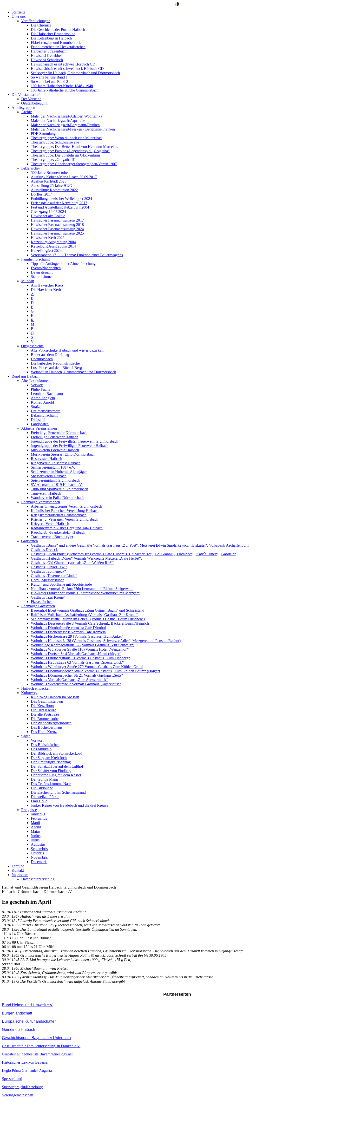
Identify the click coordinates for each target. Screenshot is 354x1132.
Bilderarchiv (30, 168)
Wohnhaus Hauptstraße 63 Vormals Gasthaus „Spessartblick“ (77, 662)
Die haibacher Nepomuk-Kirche (55, 363)
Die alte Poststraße (45, 714)
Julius (35, 840)
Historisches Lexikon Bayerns (25, 1062)
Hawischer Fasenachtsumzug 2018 (57, 224)
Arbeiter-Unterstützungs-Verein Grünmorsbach (66, 506)
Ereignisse (29, 810)
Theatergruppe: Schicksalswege (55, 142)
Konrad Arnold (42, 402)
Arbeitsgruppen (23, 107)
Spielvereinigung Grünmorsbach (55, 480)
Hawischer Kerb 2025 (48, 238)
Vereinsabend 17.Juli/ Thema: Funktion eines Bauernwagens (77, 255)
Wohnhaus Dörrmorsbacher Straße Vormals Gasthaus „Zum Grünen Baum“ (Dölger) (95, 671)
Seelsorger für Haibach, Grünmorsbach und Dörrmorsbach (75, 73)
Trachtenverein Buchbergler (52, 537)
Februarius (39, 818)
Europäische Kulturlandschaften (29, 1021)
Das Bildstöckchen (45, 745)
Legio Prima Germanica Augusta (27, 1070)
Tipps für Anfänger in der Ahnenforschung (63, 264)
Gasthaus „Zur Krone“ (48, 597)
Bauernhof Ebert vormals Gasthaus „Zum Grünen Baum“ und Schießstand (87, 610)
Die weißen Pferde (45, 797)
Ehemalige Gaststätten (38, 606)
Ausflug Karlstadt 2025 (48, 181)
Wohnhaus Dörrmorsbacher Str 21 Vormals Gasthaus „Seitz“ (77, 675)
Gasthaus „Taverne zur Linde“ (54, 576)
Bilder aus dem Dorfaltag (50, 355)
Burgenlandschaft (17, 1013)
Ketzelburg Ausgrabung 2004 (53, 242)
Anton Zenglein (43, 398)
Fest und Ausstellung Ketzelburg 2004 (60, 207)
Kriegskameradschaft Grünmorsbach (58, 515)
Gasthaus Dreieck (44, 550)
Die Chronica (41, 25)
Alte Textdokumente (36, 381)
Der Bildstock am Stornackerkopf (56, 753)
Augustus (38, 844)
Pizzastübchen (41, 602)
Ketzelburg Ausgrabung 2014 (53, 246)
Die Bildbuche (42, 788)
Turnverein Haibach (46, 493)
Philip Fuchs (40, 389)
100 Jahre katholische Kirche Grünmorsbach (64, 90)
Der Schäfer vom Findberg (51, 771)
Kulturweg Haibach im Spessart (55, 697)
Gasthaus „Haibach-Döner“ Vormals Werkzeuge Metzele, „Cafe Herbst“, (86, 558)
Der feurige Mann (44, 779)
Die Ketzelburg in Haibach (51, 38)
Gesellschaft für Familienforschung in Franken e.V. (41, 1046)
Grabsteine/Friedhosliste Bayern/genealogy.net (37, 1054)
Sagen (26, 736)
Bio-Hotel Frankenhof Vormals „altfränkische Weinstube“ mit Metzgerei (85, 593)
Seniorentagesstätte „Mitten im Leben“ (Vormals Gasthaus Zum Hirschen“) (88, 619)
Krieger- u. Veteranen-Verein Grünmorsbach (64, 519)
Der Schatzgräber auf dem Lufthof (57, 766)
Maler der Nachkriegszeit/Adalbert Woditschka (66, 116)
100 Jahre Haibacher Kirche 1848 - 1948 (62, 86)
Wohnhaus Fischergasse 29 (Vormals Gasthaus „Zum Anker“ (77, 636)
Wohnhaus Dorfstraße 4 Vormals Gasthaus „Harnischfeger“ (76, 654)
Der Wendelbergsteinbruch (51, 723)
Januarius (38, 814)
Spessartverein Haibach (48, 476)
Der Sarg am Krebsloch (49, 758)
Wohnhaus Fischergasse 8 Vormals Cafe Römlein (68, 632)
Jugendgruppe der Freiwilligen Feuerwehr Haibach (69, 446)
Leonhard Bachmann (47, 394)
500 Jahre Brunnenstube (49, 172)
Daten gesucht (41, 272)
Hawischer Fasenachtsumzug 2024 (57, 229)
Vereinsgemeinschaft (17, 1095)
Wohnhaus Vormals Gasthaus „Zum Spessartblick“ (69, 680)
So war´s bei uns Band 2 (49, 81)
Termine (18, 866)
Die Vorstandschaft (26, 94)
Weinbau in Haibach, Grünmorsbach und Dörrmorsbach (73, 372)
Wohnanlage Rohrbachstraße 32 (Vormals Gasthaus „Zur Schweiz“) (82, 645)
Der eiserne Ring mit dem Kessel (56, 775)
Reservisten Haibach (46, 459)
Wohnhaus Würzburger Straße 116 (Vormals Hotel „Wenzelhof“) (80, 649)
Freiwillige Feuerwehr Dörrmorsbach (59, 433)
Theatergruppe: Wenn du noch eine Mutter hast (66, 138)
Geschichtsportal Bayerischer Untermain (36, 1038)
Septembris (39, 849)
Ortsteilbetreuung (34, 103)
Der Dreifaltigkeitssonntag (51, 762)
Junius (35, 836)
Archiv (26, 112)
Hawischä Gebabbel (46, 55)
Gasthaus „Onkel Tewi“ (49, 567)
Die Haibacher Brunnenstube (53, 34)
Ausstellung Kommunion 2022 (54, 190)
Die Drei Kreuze (43, 710)
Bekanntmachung (44, 415)
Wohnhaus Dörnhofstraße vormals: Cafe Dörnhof (68, 628)
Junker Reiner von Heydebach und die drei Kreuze (69, 805)
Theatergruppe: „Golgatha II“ (53, 159)
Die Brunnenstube (45, 719)
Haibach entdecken (35, 688)
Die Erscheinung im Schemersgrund (58, 792)
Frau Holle (39, 801)
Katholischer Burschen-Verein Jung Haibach (64, 511)
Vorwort (37, 385)
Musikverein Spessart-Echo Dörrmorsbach (63, 454)
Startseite (18, 12)
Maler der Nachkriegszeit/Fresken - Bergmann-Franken (73, 129)
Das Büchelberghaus (46, 727)
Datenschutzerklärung (37, 879)
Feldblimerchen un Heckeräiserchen (58, 47)
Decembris (39, 862)
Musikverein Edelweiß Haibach (55, 450)
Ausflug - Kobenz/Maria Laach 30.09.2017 (64, 177)
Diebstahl (38, 420)
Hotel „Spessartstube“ (47, 580)
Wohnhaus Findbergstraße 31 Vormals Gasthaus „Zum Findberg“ (80, 658)
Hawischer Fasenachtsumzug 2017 (57, 220)
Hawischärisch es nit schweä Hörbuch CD (63, 64)
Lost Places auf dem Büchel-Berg (56, 368)
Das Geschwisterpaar (47, 701)
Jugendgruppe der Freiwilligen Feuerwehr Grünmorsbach (74, 441)
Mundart (27, 281)
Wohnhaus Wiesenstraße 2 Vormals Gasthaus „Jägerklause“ (76, 684)
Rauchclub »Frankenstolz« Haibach (58, 532)
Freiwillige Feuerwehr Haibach (54, 437)
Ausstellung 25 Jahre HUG (51, 185)
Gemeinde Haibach (19, 1029)
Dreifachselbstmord (45, 411)
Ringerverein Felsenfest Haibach (55, 463)
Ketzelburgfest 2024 (46, 251)
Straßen (36, 407)
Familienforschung (35, 259)
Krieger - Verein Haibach (50, 524)
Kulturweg (29, 693)
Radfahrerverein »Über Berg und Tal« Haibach (67, 528)
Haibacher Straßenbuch (48, 51)
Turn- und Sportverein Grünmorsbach (59, 489)
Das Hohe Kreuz (44, 732)
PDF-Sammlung (43, 133)
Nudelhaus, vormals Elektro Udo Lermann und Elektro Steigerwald (82, 589)
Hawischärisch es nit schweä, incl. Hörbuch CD (67, 68)
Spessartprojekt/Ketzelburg (22, 1087)
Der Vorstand (31, 99)
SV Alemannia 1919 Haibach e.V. (57, 485)
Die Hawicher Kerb (46, 290)
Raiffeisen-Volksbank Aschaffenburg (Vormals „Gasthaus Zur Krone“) (84, 615)
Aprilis (36, 827)
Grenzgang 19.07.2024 (48, 211)
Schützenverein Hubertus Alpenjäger (59, 472)
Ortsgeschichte (32, 346)
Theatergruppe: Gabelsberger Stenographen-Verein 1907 (74, 164)
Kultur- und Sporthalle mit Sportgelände (61, 584)
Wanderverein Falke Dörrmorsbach (57, 498)
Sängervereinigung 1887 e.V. (53, 467)
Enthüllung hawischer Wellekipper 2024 (61, 198)
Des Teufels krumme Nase (51, 784)
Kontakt (18, 870)
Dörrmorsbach (42, 359)
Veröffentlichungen (35, 21)
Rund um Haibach (25, 376)
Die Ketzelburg (42, 706)
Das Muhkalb (41, 749)
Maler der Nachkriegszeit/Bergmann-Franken (65, 125)
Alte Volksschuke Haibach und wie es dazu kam (67, 350)
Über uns (19, 16)
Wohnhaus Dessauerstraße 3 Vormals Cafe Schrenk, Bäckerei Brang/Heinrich (90, 623)
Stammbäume (41, 277)
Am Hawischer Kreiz (47, 285)
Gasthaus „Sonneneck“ (48, 571)
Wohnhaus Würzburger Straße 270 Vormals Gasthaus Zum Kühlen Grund (87, 667)
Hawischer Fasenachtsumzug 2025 (57, 233)
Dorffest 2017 (41, 194)
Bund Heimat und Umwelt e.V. (27, 1005)
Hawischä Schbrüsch (47, 60)
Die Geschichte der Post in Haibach (58, 29)
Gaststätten (29, 541)
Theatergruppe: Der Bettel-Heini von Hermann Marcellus (74, 146)
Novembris (39, 857)
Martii (35, 823)
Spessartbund (12, 1079)
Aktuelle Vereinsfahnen (39, 428)
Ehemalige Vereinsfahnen (40, 502)
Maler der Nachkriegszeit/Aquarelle (58, 120)
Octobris (37, 853)
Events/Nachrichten (46, 268)
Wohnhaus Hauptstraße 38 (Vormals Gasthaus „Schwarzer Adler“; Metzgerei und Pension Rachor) (106, 641)
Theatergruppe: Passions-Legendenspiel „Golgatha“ (70, 151)
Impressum (20, 875)
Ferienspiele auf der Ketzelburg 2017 (59, 203)
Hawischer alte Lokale (48, 216)
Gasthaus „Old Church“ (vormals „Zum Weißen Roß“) (72, 563)
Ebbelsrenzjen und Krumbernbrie (56, 42)
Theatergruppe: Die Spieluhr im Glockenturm (65, 155)
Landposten (40, 424)
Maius (35, 831)
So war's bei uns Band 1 (49, 77)
